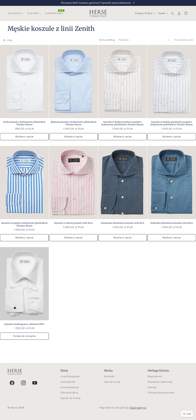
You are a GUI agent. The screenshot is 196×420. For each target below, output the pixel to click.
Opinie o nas (112, 381)
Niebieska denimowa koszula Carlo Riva (171, 223)
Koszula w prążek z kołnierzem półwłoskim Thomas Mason (24, 224)
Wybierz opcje (24, 136)
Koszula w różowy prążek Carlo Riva (73, 223)
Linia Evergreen (70, 376)
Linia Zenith (68, 381)
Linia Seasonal (69, 387)
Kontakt (109, 376)
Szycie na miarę (70, 398)
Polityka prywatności (161, 392)
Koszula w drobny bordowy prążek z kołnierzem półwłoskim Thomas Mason (122, 123)
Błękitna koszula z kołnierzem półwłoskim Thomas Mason (73, 123)
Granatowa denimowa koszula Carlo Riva (122, 223)
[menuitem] (16, 13)
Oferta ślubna (69, 392)
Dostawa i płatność (160, 381)
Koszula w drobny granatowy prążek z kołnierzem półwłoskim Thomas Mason (172, 123)
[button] (172, 13)
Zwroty (152, 387)
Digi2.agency (138, 407)
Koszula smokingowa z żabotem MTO (24, 324)
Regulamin (155, 376)
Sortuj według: (107, 40)
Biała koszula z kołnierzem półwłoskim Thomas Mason (24, 123)
